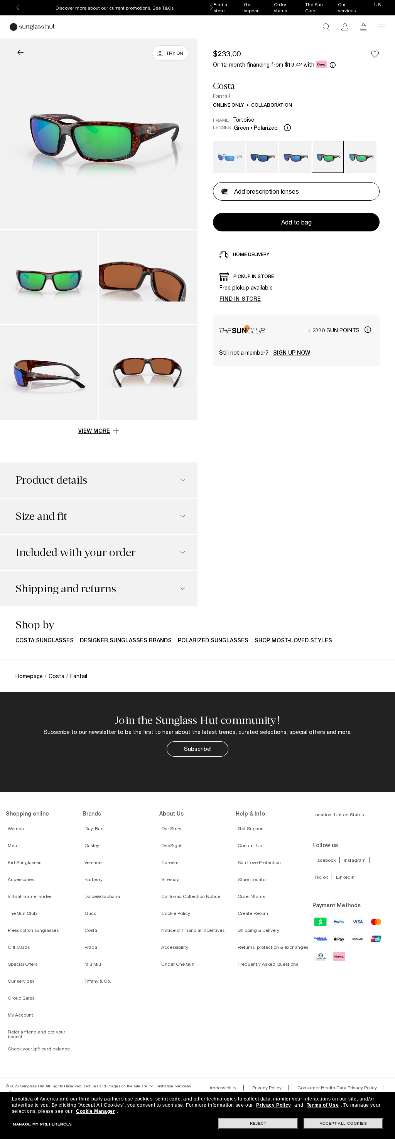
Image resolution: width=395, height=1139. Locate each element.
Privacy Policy (267, 1087)
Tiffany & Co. (97, 981)
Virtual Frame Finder (29, 896)
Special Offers (22, 964)
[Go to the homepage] (32, 27)
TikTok (321, 877)
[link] (345, 27)
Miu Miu (92, 964)
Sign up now (291, 353)
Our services (21, 981)
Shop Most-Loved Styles (293, 640)
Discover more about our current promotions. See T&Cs (115, 8)
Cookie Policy (175, 913)
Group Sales (21, 998)
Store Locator (252, 879)
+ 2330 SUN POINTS (334, 330)
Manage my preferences (42, 1124)
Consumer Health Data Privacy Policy (337, 1087)
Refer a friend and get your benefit (36, 1034)
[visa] (357, 924)
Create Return (253, 913)
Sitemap (170, 879)
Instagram (355, 860)
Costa (224, 85)
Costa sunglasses (44, 640)
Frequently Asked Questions (268, 964)
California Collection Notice (190, 896)
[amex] (320, 941)
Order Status (251, 896)
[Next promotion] (211, 7)
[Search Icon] (326, 27)
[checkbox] (375, 54)
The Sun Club (22, 913)
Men (12, 845)
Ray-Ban (93, 828)
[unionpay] (376, 941)
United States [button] (349, 814)
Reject (258, 1123)
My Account (20, 1015)
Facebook (325, 860)
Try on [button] (174, 53)
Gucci (91, 913)
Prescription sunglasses (33, 930)
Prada (90, 947)
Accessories (21, 879)
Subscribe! (197, 748)
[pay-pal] (339, 924)
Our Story (171, 828)
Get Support (251, 828)
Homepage (29, 676)
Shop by (34, 625)
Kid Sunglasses (24, 862)
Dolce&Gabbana (102, 896)
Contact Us (250, 845)
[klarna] (339, 958)
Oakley (91, 845)
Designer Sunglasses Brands (126, 640)
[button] (382, 27)
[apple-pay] (339, 941)
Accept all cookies (343, 1123)
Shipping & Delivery (258, 930)
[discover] (357, 941)
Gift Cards (19, 947)
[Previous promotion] (17, 7)
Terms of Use (323, 1105)
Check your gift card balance (39, 1049)
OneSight (171, 845)
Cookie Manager (95, 1111)
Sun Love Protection (259, 862)
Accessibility (174, 947)
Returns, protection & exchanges (273, 947)
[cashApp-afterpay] (320, 924)
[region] (296, 288)
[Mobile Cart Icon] (363, 27)
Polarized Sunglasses (213, 640)
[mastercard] (376, 924)
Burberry (93, 879)
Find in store (240, 299)
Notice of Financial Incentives (193, 930)
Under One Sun (177, 964)
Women (16, 828)
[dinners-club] (320, 959)
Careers (169, 862)
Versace (92, 862)
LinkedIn (345, 877)
